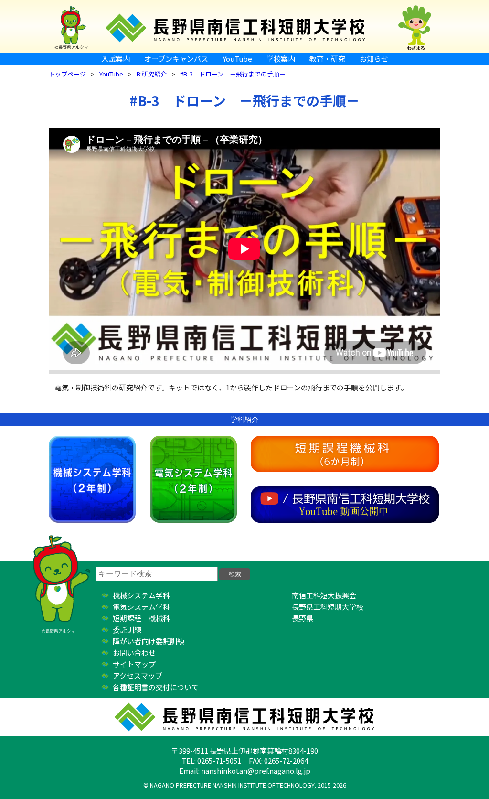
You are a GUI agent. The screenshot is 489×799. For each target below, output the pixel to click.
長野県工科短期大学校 (327, 607)
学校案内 (280, 59)
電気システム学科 (193, 479)
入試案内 (115, 59)
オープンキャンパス (176, 59)
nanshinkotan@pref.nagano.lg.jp (255, 771)
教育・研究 (327, 59)
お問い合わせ (134, 653)
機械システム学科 (92, 479)
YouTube (237, 59)
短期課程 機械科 (141, 618)
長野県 (302, 618)
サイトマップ (134, 664)
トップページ (67, 73)
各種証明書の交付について (156, 687)
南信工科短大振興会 (324, 595)
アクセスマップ (137, 675)
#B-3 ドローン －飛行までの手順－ (233, 73)
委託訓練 (127, 630)
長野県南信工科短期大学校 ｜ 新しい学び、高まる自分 (244, 26)
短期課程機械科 (345, 454)
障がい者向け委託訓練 (148, 641)
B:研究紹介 (152, 73)
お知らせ (374, 59)
